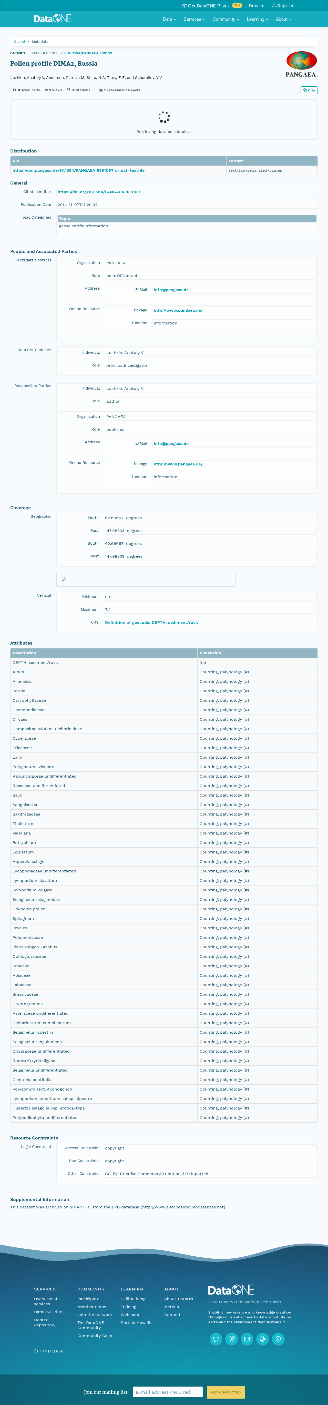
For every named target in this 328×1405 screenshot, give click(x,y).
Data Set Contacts (34, 350)
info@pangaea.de (171, 289)
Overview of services (45, 1301)
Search (20, 41)
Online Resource (84, 309)
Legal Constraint (36, 1146)
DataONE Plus (48, 1311)
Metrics (171, 1306)
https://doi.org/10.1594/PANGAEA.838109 (99, 191)
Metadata (40, 41)
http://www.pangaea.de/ (178, 310)
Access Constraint (82, 1148)
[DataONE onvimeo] (231, 1339)
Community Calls (94, 1335)
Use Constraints (84, 1160)
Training (128, 1306)
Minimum (90, 596)
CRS (95, 622)
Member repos (91, 1306)
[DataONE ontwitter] (216, 1339)
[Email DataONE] (247, 1339)
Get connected (226, 1392)
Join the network (94, 1314)
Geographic (40, 516)
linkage (140, 310)
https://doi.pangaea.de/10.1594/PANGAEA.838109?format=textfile (79, 170)
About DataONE (180, 1298)
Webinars (130, 1314)
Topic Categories (36, 217)
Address (92, 288)
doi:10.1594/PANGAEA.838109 (86, 53)
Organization (88, 262)
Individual (91, 352)
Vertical (44, 595)
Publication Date (36, 204)
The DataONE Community (90, 1325)
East (94, 530)
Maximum (90, 609)
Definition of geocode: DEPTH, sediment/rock (151, 622)
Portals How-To (136, 1322)
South (93, 543)
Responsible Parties (32, 385)
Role (95, 275)
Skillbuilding (133, 1298)
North (93, 517)
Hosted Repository (45, 1322)
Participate (88, 1298)
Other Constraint (83, 1173)
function (139, 323)
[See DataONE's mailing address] (278, 1339)
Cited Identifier (37, 191)
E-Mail (141, 289)
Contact (172, 1314)
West (94, 556)
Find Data (51, 1351)
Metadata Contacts (33, 260)
